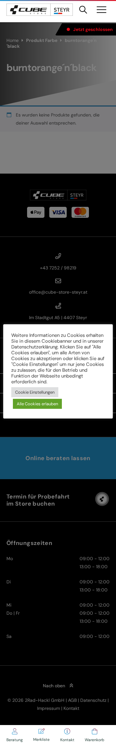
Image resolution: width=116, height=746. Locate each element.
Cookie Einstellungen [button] (34, 392)
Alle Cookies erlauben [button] (37, 404)
